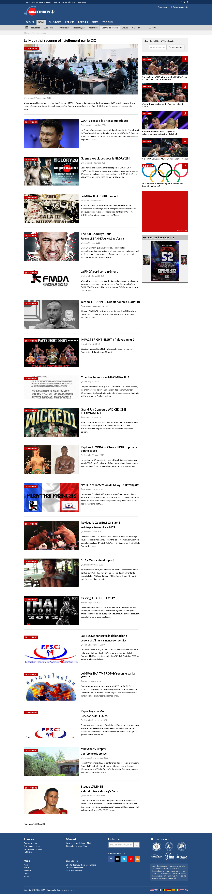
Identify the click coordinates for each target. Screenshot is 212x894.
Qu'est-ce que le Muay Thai (78, 843)
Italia (74, 2)
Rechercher (177, 47)
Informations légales (33, 849)
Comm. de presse (110, 27)
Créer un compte (180, 7)
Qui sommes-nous (32, 846)
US (34, 2)
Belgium (49, 2)
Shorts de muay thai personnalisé (81, 865)
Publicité (28, 852)
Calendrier (55, 22)
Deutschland (59, 2)
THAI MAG (151, 27)
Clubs (95, 22)
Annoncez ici (182, 230)
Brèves (125, 27)
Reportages (79, 27)
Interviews (64, 27)
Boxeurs (83, 22)
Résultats (35, 27)
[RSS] (137, 859)
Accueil (30, 22)
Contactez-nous (31, 843)
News (41, 22)
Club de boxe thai (74, 870)
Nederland (81, 2)
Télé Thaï (107, 22)
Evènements (50, 27)
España (68, 2)
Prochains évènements (158, 237)
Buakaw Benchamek (75, 867)
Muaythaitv (51, 890)
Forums (69, 22)
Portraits (93, 27)
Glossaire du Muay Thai (76, 846)
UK (37, 2)
